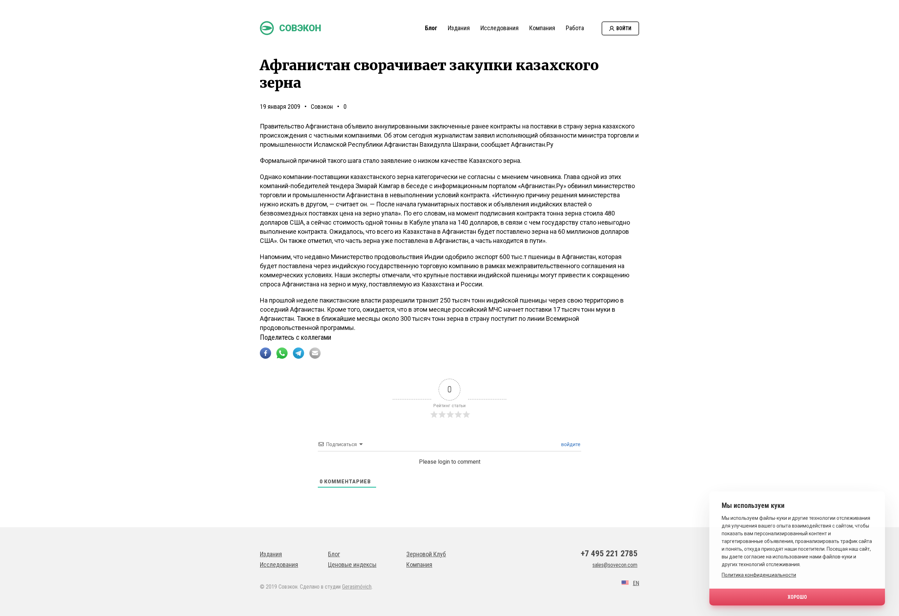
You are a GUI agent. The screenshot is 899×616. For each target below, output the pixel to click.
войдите (570, 444)
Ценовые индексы (352, 564)
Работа (575, 28)
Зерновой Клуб (426, 554)
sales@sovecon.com (614, 565)
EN (636, 583)
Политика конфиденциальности (759, 575)
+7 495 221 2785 (609, 553)
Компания (542, 28)
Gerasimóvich (357, 586)
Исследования (499, 28)
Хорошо (797, 597)
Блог (431, 28)
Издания (459, 28)
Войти (623, 28)
